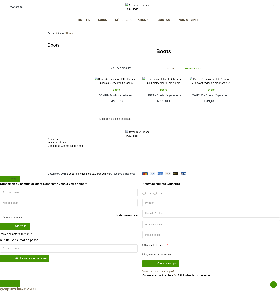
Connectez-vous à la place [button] (157, 275)
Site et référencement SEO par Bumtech (89, 173)
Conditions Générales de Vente (66, 145)
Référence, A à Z (206, 68)
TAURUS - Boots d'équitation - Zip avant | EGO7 (211, 95)
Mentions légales (57, 142)
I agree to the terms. (155, 245)
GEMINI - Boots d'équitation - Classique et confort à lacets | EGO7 (116, 95)
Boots (53, 45)
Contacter (53, 139)
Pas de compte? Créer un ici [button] (16, 234)
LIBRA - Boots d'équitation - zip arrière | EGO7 (164, 95)
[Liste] (105, 68)
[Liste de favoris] (262, 7)
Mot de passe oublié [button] (126, 215)
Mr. (151, 193)
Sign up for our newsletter (158, 254)
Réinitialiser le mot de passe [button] (194, 275)
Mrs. (162, 193)
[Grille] (100, 68)
